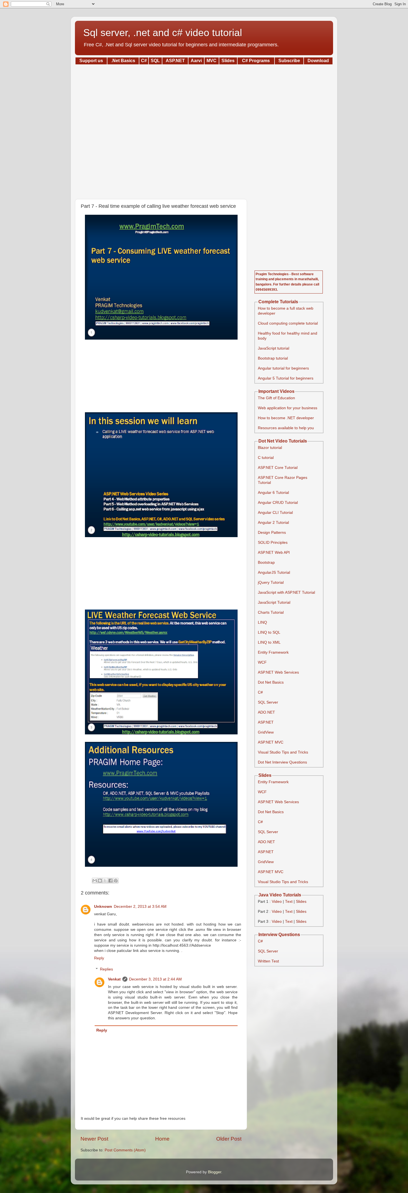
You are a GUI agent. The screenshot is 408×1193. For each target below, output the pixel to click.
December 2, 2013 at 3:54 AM (140, 906)
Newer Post (94, 1139)
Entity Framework (273, 652)
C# (260, 692)
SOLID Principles (273, 542)
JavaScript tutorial (273, 348)
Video (277, 901)
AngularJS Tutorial (274, 572)
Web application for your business (287, 408)
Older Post (228, 1139)
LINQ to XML (269, 642)
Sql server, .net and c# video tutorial (162, 32)
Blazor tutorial (270, 448)
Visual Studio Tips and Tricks (283, 752)
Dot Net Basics (271, 682)
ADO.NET (266, 712)
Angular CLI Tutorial (275, 512)
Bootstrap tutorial (273, 358)
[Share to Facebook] (110, 880)
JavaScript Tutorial (274, 602)
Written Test (268, 961)
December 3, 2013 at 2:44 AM (155, 979)
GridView (266, 732)
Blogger (214, 1172)
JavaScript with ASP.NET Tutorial (286, 592)
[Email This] (94, 880)
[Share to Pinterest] (116, 880)
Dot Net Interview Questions (282, 762)
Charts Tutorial (271, 612)
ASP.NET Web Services (278, 672)
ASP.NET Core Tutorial (278, 468)
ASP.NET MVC (270, 742)
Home (162, 1139)
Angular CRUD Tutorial (278, 503)
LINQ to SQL (269, 632)
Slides (301, 901)
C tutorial (266, 458)
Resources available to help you (286, 428)
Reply (99, 958)
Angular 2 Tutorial (273, 522)
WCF (262, 662)
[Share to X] (105, 880)
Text (289, 901)
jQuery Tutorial (271, 582)
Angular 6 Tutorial (273, 493)
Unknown (103, 906)
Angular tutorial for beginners (283, 368)
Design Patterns (272, 532)
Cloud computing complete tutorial (288, 323)
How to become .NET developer (286, 418)
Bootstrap (266, 562)
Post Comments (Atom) (125, 1150)
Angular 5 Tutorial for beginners (285, 378)
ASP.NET (266, 722)
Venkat (114, 979)
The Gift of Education (276, 398)
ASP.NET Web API (274, 552)
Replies (106, 969)
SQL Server (268, 702)
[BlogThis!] (100, 880)
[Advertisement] (204, 130)
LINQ (262, 622)
